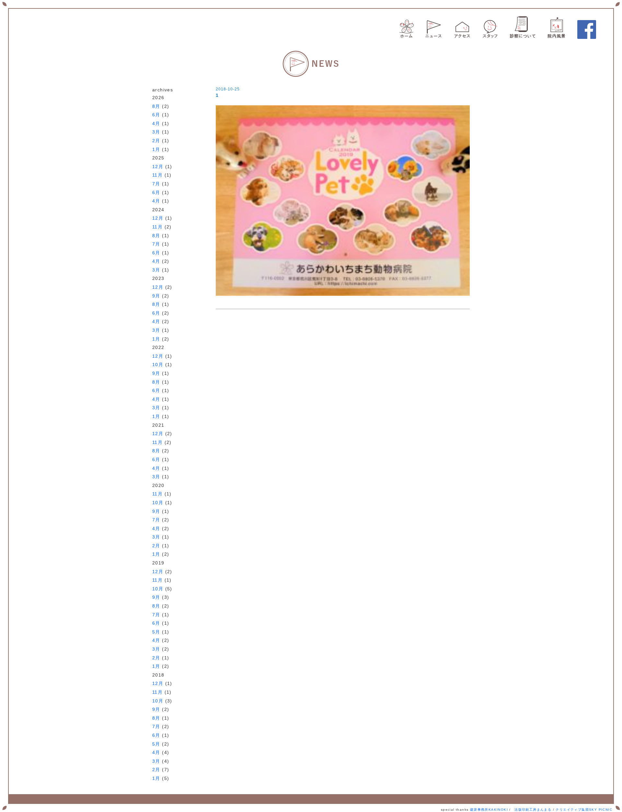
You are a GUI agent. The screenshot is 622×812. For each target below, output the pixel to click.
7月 (156, 183)
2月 (156, 140)
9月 (156, 295)
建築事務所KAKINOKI (489, 809)
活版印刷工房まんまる (532, 809)
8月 (156, 106)
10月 (157, 364)
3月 (156, 131)
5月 (156, 631)
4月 (156, 123)
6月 (156, 114)
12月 (157, 166)
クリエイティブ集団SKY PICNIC (584, 809)
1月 (156, 149)
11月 (157, 175)
